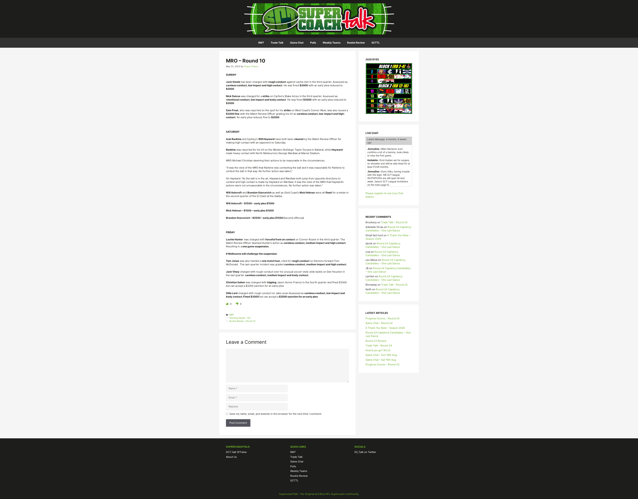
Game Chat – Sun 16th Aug (381, 355)
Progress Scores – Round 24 (382, 318)
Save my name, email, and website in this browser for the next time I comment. (275, 413)
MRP (231, 314)
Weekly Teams (331, 42)
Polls (313, 42)
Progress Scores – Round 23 (382, 364)
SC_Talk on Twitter (365, 452)
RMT (261, 42)
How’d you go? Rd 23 (378, 350)
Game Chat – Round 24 (379, 323)
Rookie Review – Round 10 (242, 321)
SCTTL (376, 42)
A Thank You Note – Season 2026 (385, 327)
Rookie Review (356, 42)
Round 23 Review (376, 340)
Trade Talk (277, 42)
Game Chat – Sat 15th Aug (381, 359)
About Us (231, 456)
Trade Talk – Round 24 (394, 222)
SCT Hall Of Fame (236, 452)
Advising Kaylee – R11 (240, 318)
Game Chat (297, 42)
